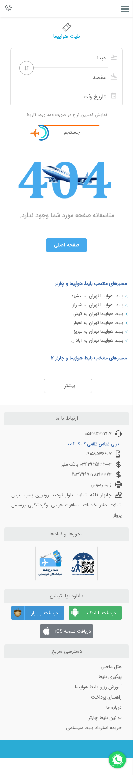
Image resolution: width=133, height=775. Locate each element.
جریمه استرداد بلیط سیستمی (94, 727)
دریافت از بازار (44, 613)
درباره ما (114, 707)
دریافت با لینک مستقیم (101, 614)
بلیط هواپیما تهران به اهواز (98, 322)
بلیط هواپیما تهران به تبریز (98, 331)
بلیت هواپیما (66, 36)
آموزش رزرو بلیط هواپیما (98, 687)
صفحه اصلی (66, 245)
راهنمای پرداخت (106, 697)
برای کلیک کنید (92, 444)
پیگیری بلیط (110, 677)
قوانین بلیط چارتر (105, 717)
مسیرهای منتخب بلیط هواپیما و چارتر (91, 283)
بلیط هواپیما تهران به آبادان (97, 340)
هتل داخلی (111, 666)
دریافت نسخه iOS (73, 631)
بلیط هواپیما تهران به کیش (98, 313)
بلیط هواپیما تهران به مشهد (97, 296)
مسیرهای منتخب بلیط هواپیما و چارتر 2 (89, 358)
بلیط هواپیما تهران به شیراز (98, 305)
